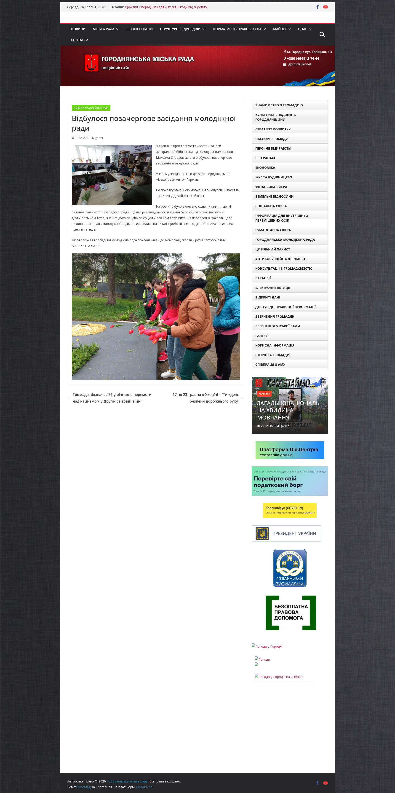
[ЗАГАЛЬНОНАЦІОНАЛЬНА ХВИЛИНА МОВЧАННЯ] (290, 379)
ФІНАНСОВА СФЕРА (271, 187)
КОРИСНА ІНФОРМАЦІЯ (274, 345)
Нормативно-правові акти (237, 29)
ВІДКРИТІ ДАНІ (267, 297)
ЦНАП (302, 29)
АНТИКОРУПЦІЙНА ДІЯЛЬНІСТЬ (281, 259)
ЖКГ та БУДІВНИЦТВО (273, 177)
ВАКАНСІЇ (263, 278)
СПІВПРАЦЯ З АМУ (270, 364)
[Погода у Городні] (267, 646)
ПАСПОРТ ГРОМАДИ (271, 139)
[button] (116, 29)
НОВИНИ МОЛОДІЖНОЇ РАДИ (91, 107)
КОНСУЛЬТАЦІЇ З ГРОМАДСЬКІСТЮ (283, 268)
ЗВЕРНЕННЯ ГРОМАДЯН (274, 316)
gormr (99, 138)
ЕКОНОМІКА (265, 167)
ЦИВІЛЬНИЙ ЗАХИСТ (272, 249)
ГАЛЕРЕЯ (262, 335)
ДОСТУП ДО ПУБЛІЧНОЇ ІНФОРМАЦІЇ (285, 307)
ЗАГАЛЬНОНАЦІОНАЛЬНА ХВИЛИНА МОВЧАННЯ (288, 410)
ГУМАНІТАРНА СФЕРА (273, 230)
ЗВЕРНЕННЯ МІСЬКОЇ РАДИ (277, 326)
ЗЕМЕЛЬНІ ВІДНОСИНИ (274, 196)
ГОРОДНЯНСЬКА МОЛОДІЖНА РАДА (285, 239)
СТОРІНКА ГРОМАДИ (272, 355)
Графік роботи (140, 29)
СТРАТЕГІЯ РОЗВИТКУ (273, 129)
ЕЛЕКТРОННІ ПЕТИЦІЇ (272, 287)
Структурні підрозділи (180, 29)
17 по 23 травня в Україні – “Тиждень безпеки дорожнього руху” (206, 398)
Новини (78, 29)
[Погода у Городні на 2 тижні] (278, 677)
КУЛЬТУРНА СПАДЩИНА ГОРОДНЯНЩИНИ (275, 117)
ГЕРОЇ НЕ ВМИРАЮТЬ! (273, 148)
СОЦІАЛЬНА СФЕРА (271, 206)
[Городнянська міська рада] (197, 48)
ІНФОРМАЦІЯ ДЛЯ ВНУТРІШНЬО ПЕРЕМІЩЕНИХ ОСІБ (281, 218)
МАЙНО (279, 29)
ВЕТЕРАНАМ (265, 158)
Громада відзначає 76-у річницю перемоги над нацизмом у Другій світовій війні (112, 398)
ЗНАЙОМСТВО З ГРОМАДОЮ (279, 105)
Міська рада (103, 29)
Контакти (79, 40)
